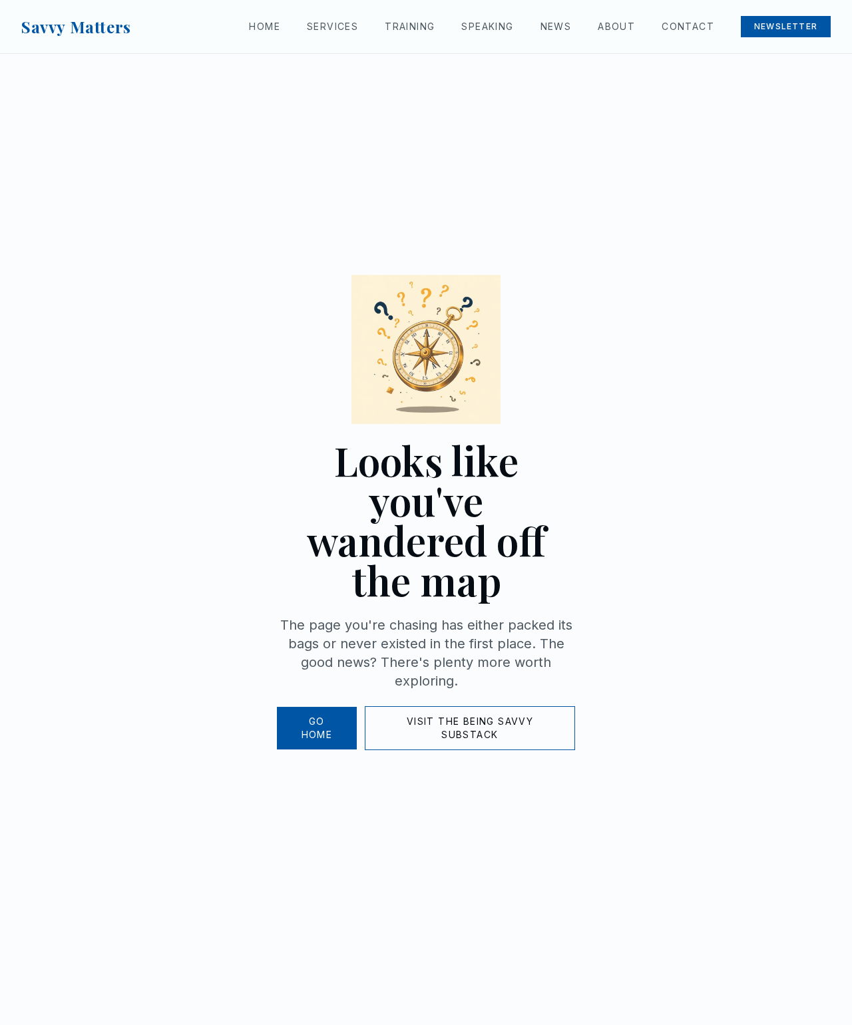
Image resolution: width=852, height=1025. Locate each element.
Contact (688, 26)
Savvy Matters (76, 26)
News (556, 26)
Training (410, 26)
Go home (317, 728)
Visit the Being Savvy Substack (470, 728)
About (616, 26)
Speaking (487, 26)
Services (332, 26)
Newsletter (785, 26)
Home (264, 26)
